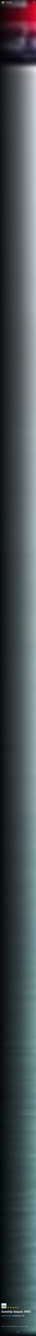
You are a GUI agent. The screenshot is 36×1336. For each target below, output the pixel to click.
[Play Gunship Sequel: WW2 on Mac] (18, 1321)
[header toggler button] (34, 2)
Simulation (6, 1316)
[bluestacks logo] (6, 2)
